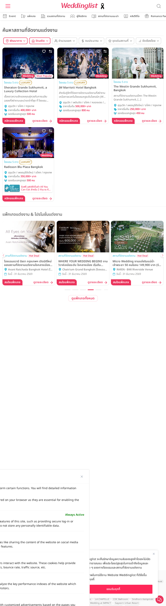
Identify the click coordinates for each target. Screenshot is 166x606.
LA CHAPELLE (102, 599)
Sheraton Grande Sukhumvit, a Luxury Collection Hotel (25, 89)
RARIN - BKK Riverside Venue (135, 270)
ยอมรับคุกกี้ (113, 589)
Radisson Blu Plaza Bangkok (23, 167)
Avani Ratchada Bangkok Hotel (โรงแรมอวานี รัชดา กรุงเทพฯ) (30, 270)
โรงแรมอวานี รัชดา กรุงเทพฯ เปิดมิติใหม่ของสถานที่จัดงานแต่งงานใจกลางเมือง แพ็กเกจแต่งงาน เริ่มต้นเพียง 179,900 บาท (28, 263)
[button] (68, 289)
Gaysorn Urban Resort (127, 603)
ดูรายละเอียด (40, 121)
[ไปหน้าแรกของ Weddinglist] (83, 6)
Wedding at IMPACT (100, 603)
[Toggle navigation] (7, 6)
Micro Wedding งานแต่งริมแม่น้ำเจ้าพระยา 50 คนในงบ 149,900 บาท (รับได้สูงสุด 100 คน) (137, 263)
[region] (113, 574)
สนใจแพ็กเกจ (12, 282)
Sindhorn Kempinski (142, 599)
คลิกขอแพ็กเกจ (13, 121)
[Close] (153, 553)
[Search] (159, 6)
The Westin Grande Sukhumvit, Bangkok (135, 88)
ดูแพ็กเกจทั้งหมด (83, 298)
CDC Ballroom (120, 599)
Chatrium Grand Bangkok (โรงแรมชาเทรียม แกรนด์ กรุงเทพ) (85, 270)
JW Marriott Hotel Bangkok (77, 88)
